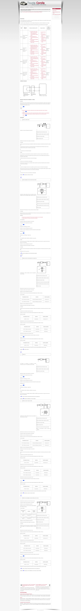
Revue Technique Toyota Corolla (56, 14)
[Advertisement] (35, 15)
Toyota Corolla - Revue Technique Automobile (25, 11)
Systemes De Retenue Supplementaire (43, 11)
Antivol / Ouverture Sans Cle (34, 11)
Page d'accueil (54, 10)
